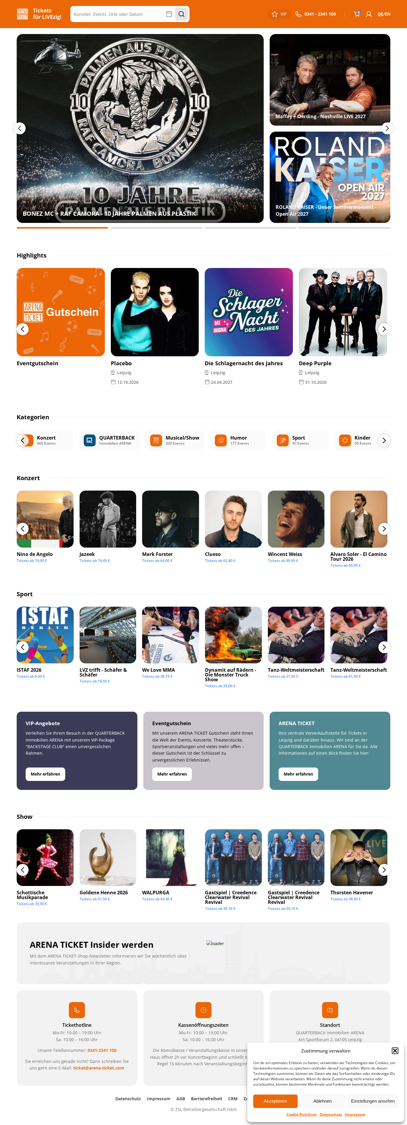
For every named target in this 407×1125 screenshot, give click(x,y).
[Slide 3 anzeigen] (250, 228)
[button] (395, 1051)
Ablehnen (322, 1101)
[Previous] (23, 329)
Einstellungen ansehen (373, 1101)
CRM (232, 1098)
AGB (180, 1098)
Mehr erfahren (45, 774)
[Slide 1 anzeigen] (62, 228)
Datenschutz (331, 1114)
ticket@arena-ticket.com (98, 1068)
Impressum (355, 1114)
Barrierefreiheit (206, 1098)
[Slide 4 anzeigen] (345, 228)
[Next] (384, 329)
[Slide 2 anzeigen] (157, 228)
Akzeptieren (275, 1101)
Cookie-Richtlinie (301, 1114)
